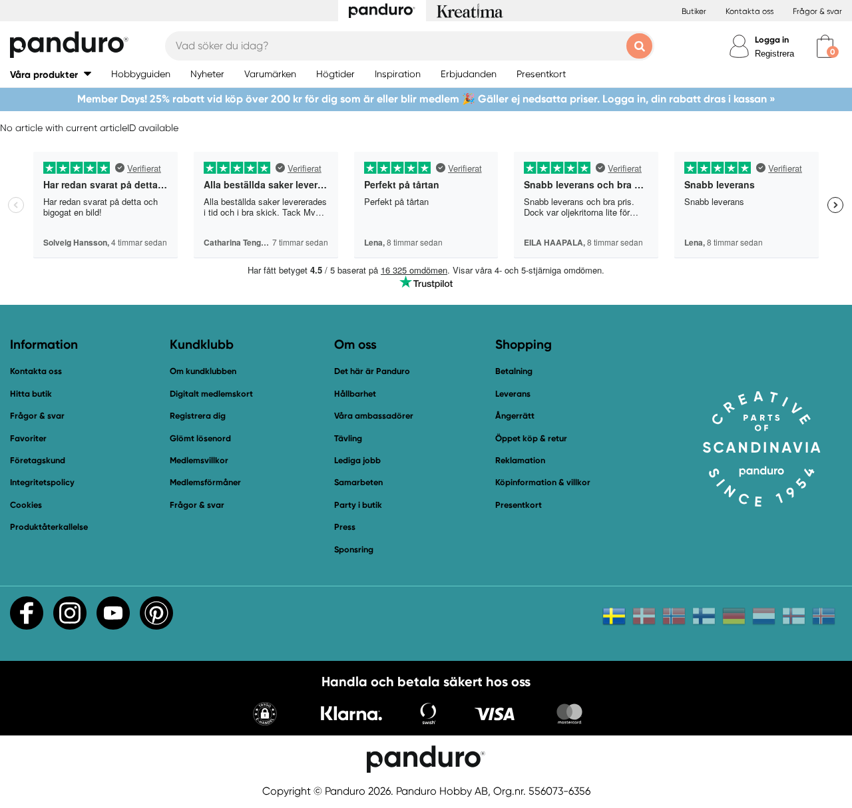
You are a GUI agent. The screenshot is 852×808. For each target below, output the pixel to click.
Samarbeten (358, 482)
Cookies (26, 505)
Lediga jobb (357, 460)
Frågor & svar (817, 11)
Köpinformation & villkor (542, 482)
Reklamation (520, 460)
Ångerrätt (514, 416)
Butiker (694, 11)
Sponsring (353, 549)
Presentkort (518, 505)
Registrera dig (198, 416)
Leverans (513, 394)
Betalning (513, 371)
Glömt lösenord (200, 438)
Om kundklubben (203, 371)
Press (344, 527)
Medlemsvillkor (199, 460)
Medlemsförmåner (205, 482)
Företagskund (37, 460)
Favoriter (28, 438)
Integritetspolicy (42, 482)
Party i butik (358, 505)
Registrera (774, 54)
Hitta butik (31, 394)
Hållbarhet (355, 394)
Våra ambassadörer (373, 416)
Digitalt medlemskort (211, 394)
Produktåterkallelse (49, 527)
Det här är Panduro (372, 371)
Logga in (772, 40)
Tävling (348, 438)
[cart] (825, 46)
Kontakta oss (749, 11)
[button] (50, 74)
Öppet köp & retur (531, 438)
